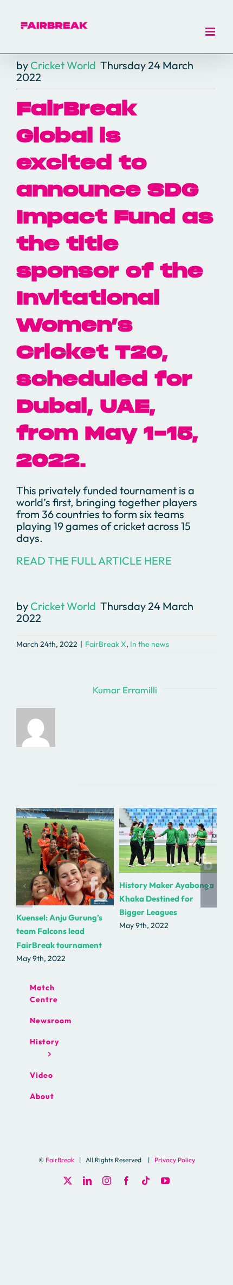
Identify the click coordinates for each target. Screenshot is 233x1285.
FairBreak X (105, 644)
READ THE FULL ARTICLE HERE (94, 560)
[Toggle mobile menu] (211, 31)
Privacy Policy (174, 1160)
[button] (24, 886)
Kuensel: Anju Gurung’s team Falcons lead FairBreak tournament (65, 857)
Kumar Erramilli (125, 690)
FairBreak (60, 1160)
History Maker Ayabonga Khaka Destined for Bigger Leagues (168, 841)
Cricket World (63, 65)
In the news (149, 644)
